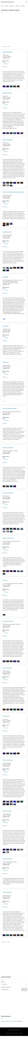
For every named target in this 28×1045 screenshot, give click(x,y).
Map (5, 62)
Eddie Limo (6, 326)
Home (2, 5)
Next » (8, 46)
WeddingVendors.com (7, 2)
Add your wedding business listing (8, 1021)
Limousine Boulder (8, 139)
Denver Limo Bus (7, 811)
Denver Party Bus (7, 668)
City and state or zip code (5, 987)
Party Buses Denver (8, 621)
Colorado (17, 5)
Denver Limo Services (8, 538)
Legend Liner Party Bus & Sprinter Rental (13, 192)
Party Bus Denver (7, 232)
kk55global (5, 277)
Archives (8, 1033)
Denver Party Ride (7, 858)
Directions (6, 63)
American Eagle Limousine (10, 408)
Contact (20, 1033)
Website (5, 66)
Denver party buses (8, 760)
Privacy (12, 1033)
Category (2, 981)
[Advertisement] (14, 28)
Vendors (6, 5)
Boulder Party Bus (7, 52)
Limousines (12, 5)
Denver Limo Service (8, 447)
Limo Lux (5, 580)
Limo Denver (6, 716)
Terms (16, 1033)
